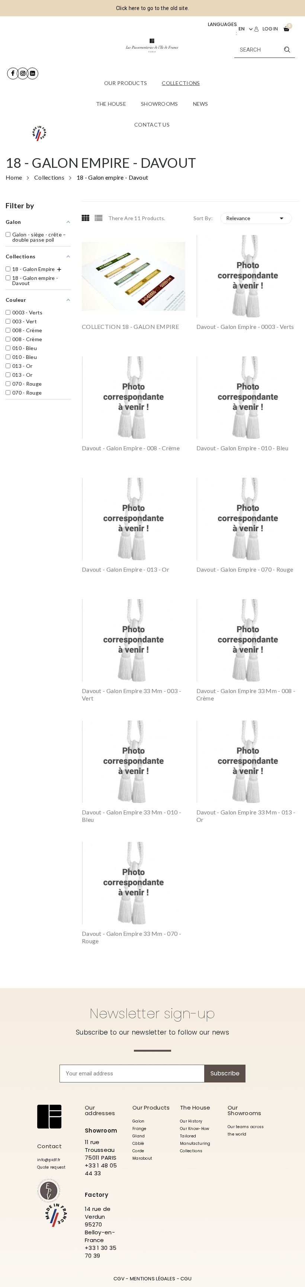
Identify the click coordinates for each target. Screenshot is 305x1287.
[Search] (287, 50)
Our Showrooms (244, 1110)
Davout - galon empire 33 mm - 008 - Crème (246, 694)
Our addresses (100, 1110)
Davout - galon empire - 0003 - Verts (245, 326)
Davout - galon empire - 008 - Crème (131, 447)
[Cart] (286, 29)
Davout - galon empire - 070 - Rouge (244, 569)
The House (195, 1107)
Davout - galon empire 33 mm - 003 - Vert (131, 694)
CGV (119, 1278)
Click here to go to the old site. (152, 8)
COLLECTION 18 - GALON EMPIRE (130, 326)
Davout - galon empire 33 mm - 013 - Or (246, 816)
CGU (186, 1278)
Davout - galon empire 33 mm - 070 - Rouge (131, 937)
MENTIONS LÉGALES (152, 1278)
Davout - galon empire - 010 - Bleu (242, 447)
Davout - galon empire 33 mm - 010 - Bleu (131, 816)
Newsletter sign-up (152, 1013)
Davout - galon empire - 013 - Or (125, 569)
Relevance (256, 218)
